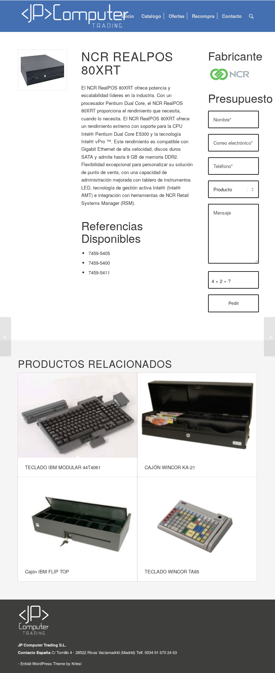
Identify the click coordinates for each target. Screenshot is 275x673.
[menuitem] (128, 16)
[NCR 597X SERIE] (269, 336)
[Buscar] (251, 16)
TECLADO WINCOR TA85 (172, 571)
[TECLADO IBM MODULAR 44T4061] (77, 415)
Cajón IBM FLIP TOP (47, 571)
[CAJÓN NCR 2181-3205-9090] (5, 336)
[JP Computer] (76, 16)
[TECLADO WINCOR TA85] (197, 519)
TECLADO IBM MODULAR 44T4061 (63, 467)
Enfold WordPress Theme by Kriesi (50, 663)
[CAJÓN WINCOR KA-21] (197, 415)
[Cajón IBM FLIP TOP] (77, 519)
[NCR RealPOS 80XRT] (42, 69)
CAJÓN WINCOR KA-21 (170, 467)
